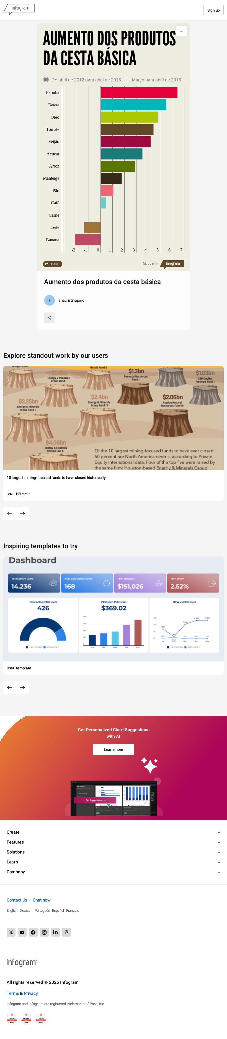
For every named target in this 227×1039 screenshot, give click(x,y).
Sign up (213, 10)
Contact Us (17, 900)
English (12, 910)
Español (58, 910)
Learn (12, 862)
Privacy (31, 993)
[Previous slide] (9, 513)
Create (13, 832)
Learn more (113, 749)
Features (15, 842)
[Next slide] (22, 513)
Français (72, 910)
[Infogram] (19, 10)
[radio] (83, 80)
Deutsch (26, 910)
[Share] (49, 317)
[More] (181, 31)
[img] (139, 92)
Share (54, 264)
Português (42, 910)
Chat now (42, 900)
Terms (13, 993)
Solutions (15, 852)
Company (16, 871)
